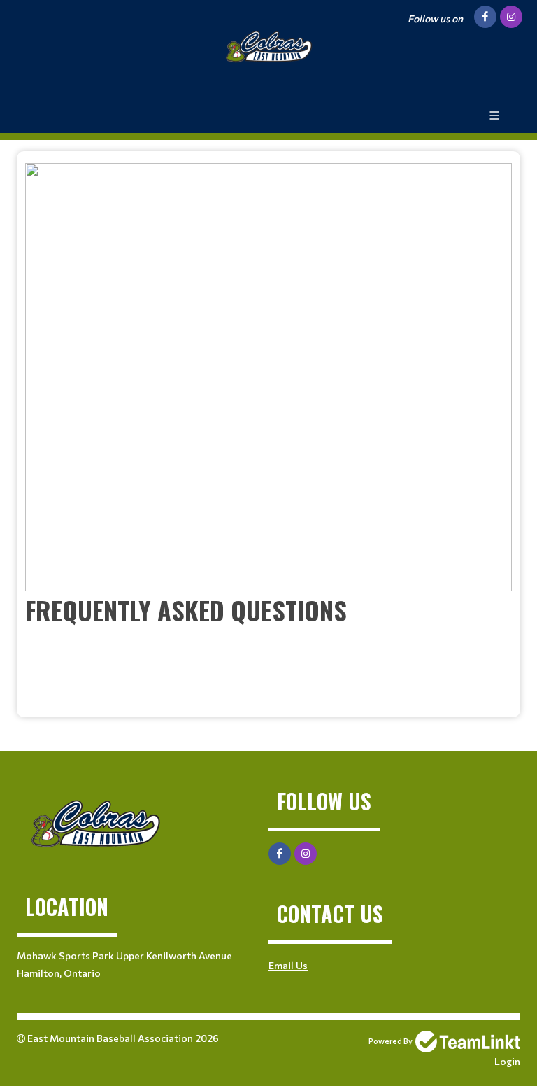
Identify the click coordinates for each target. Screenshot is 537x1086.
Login (507, 1061)
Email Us (288, 965)
